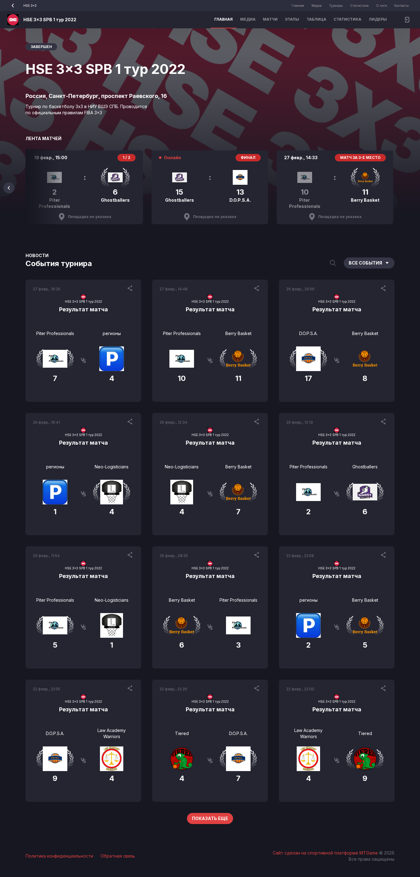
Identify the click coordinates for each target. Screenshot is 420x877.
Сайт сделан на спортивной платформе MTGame (326, 852)
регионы (112, 333)
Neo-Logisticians (112, 466)
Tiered (182, 733)
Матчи (270, 19)
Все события (365, 262)
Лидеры (378, 19)
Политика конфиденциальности (59, 856)
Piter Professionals (55, 333)
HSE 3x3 (30, 5)
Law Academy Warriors (111, 733)
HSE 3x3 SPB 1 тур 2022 (49, 19)
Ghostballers (365, 466)
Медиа (316, 5)
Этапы (292, 19)
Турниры (336, 5)
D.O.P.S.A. (308, 333)
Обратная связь (118, 856)
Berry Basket (238, 333)
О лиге (381, 5)
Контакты (401, 5)
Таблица (316, 19)
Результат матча (83, 309)
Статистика (359, 5)
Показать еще (210, 818)
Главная (297, 5)
